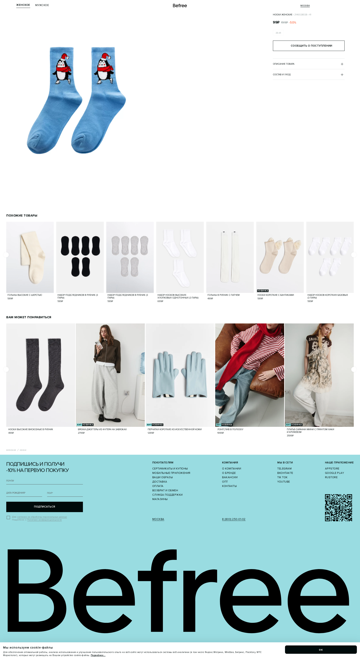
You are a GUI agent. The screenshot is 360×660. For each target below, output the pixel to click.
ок (321, 649)
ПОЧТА (10, 480)
